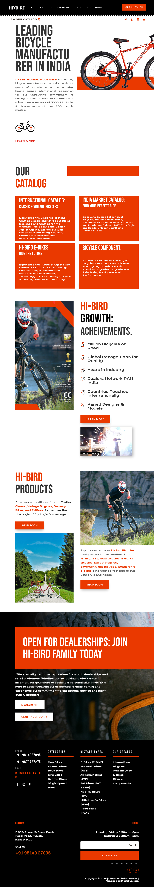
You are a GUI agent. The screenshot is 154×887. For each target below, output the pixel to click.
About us (63, 7)
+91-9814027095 (28, 755)
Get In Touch (134, 7)
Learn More (95, 419)
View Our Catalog (22, 19)
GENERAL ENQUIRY (34, 716)
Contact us (81, 7)
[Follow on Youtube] (144, 19)
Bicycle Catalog (42, 7)
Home (99, 7)
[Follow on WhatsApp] (131, 19)
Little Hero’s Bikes (93, 800)
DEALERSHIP (29, 704)
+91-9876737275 (28, 762)
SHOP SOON (29, 525)
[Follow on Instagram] (138, 19)
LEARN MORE (25, 141)
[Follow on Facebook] (125, 19)
